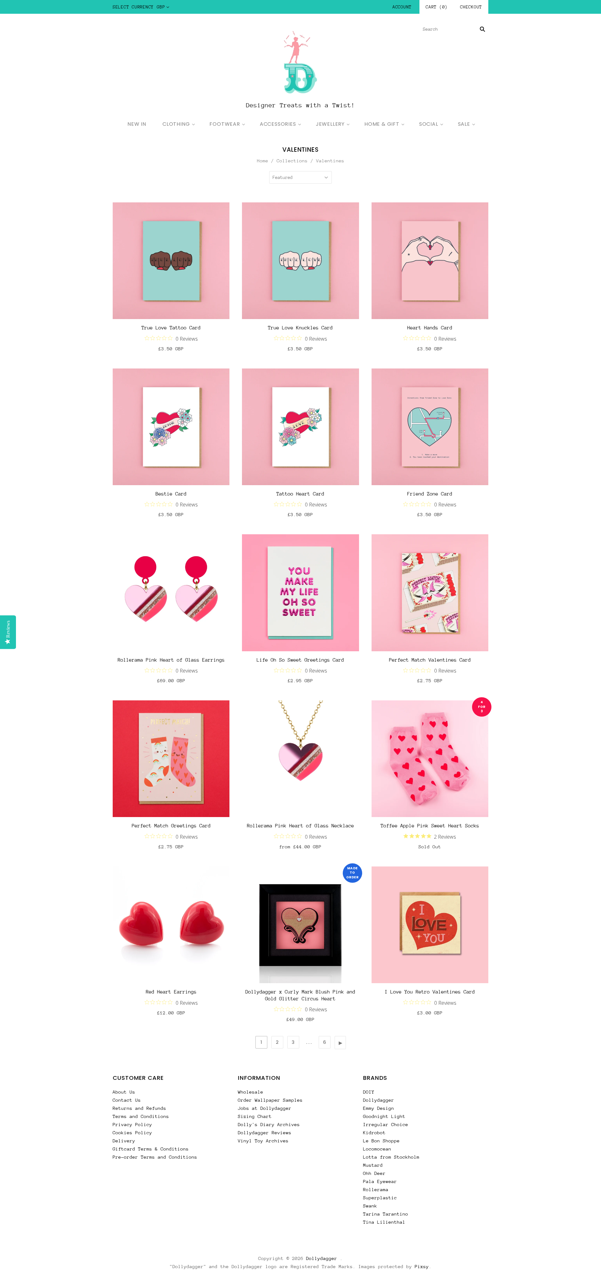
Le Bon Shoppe (381, 1140)
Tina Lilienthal (384, 1222)
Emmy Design (378, 1108)
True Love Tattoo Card (171, 328)
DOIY (368, 1092)
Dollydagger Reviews (264, 1132)
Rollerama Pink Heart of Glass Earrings (171, 660)
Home (262, 160)
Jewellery (330, 124)
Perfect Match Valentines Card (430, 660)
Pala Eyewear (380, 1181)
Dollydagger (378, 1100)
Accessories (278, 124)
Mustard (373, 1165)
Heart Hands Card (429, 328)
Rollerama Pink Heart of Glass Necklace (300, 826)
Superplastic (380, 1197)
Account (402, 6)
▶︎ (340, 1042)
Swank (370, 1205)
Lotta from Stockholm (391, 1157)
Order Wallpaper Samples (270, 1100)
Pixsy (422, 1266)
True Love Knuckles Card (300, 328)
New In (136, 124)
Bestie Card (171, 494)
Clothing (176, 124)
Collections (292, 160)
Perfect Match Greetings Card (171, 826)
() (437, 6)
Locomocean (377, 1148)
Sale (464, 124)
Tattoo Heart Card (300, 494)
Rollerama (375, 1189)
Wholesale (250, 1092)
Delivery (124, 1140)
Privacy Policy (132, 1124)
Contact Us (127, 1100)
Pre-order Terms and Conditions (155, 1157)
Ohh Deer (374, 1173)
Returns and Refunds (139, 1108)
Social (428, 124)
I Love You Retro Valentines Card (430, 992)
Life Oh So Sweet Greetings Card (300, 660)
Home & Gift (381, 124)
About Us (124, 1092)
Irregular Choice (385, 1124)
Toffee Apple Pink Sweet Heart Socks (430, 826)
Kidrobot (374, 1132)
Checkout (471, 6)
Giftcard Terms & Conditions (151, 1148)
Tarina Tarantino (385, 1214)
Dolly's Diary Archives (269, 1124)
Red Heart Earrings (171, 992)
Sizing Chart (255, 1116)
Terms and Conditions (141, 1116)
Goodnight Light (384, 1116)
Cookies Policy (132, 1132)
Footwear (224, 124)
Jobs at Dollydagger (264, 1108)
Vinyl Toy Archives (263, 1140)
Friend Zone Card (429, 494)
